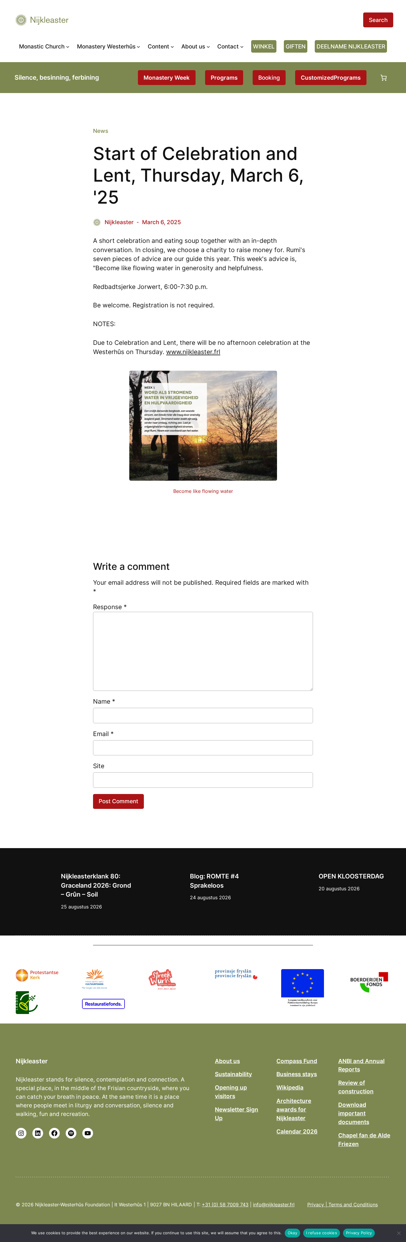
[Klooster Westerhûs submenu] (138, 46)
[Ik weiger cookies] (399, 1233)
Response (110, 607)
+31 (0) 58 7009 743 (225, 1205)
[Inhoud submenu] (172, 46)
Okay (292, 1232)
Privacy (315, 1205)
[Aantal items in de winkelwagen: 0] (383, 77)
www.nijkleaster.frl (193, 352)
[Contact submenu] (242, 46)
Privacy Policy (359, 1232)
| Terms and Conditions (351, 1205)
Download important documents (353, 1113)
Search (378, 19)
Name (104, 701)
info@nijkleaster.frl (274, 1205)
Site (98, 766)
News (100, 130)
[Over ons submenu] (208, 46)
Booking (269, 77)
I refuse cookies (321, 1232)
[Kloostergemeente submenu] (68, 46)
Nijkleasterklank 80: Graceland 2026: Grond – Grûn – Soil (96, 885)
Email (103, 734)
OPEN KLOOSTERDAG (351, 876)
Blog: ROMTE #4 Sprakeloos (214, 880)
